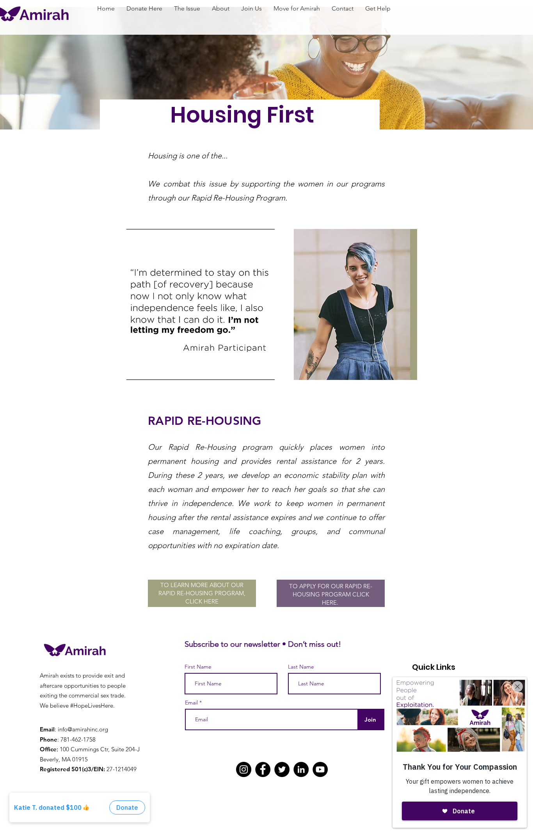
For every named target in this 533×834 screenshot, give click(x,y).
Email (191, 702)
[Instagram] (243, 769)
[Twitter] (282, 769)
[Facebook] (262, 769)
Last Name (301, 666)
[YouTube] (320, 769)
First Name (198, 666)
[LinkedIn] (301, 769)
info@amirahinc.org (83, 729)
